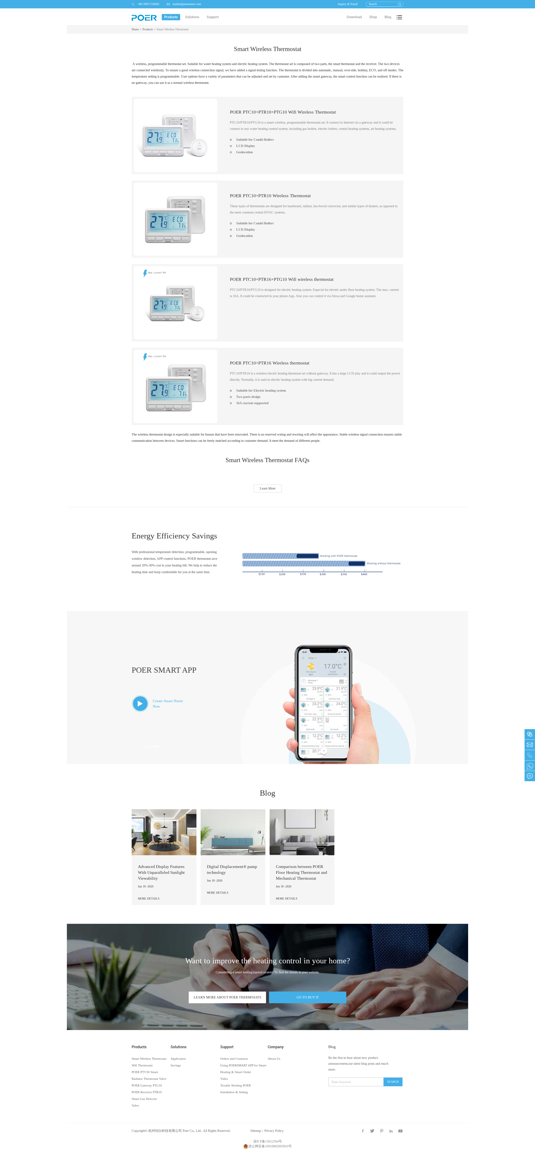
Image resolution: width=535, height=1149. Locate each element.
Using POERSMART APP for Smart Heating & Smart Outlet (243, 1069)
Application (178, 1058)
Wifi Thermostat (142, 1065)
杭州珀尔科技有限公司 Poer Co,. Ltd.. (175, 1130)
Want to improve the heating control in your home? (267, 960)
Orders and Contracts (234, 1058)
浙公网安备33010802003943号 (270, 1146)
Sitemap (255, 1130)
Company (276, 1047)
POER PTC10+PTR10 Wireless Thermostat (270, 195)
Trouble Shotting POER (235, 1085)
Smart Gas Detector (144, 1098)
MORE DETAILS (148, 898)
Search (393, 1081)
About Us (274, 1058)
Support (226, 1047)
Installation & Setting (234, 1092)
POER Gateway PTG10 (147, 1085)
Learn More (267, 488)
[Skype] (530, 765)
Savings (176, 1065)
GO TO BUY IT (308, 997)
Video (224, 1078)
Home (135, 29)
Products (148, 29)
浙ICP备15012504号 (267, 1141)
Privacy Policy (274, 1130)
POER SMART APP (164, 670)
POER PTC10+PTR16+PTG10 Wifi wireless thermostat (282, 279)
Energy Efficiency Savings (174, 535)
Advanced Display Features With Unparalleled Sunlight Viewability (161, 872)
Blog (267, 793)
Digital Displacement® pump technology (232, 869)
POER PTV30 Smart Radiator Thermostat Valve (149, 1075)
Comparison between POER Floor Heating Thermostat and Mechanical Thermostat (301, 872)
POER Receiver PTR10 (147, 1092)
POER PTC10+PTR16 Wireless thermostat (269, 363)
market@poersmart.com (184, 4)
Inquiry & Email (348, 4)
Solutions (178, 1047)
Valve (135, 1105)
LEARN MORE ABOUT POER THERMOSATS (227, 997)
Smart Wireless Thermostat (173, 29)
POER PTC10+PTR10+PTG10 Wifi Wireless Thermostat (283, 112)
